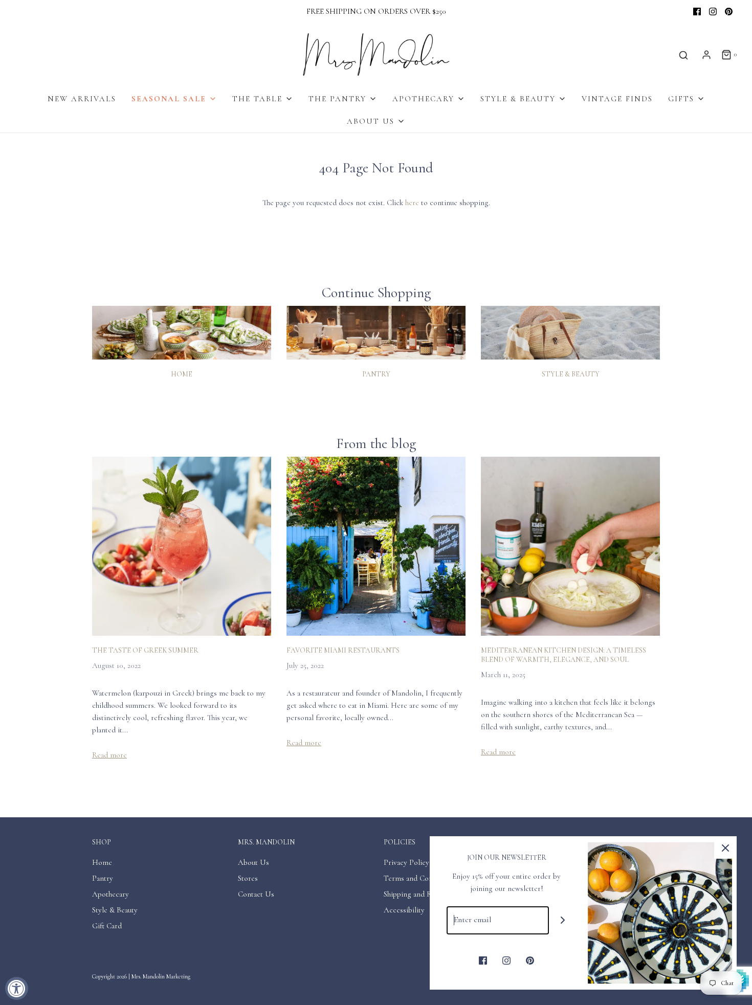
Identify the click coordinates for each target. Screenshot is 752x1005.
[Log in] (706, 55)
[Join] (563, 920)
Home (181, 374)
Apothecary (110, 894)
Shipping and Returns (418, 894)
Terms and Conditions (419, 878)
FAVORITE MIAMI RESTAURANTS (343, 650)
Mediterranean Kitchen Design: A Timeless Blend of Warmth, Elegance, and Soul (563, 655)
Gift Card (107, 925)
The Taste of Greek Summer (145, 650)
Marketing (178, 976)
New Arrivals (82, 98)
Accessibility (404, 909)
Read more (109, 755)
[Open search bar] (683, 55)
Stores (248, 878)
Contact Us (256, 894)
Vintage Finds (617, 98)
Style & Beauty (571, 374)
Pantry (376, 374)
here (412, 202)
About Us (253, 862)
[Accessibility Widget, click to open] (16, 988)
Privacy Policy (406, 862)
